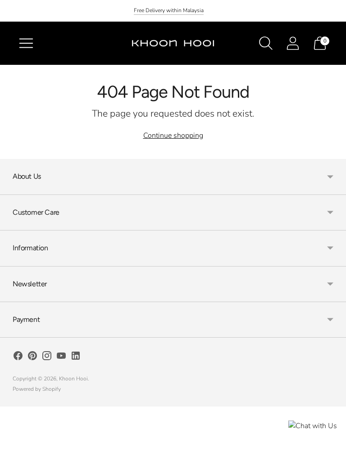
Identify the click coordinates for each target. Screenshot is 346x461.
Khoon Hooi (73, 378)
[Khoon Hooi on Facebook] (18, 357)
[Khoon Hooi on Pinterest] (32, 357)
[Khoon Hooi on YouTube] (61, 357)
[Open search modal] (265, 43)
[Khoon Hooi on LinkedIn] (75, 357)
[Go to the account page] (292, 43)
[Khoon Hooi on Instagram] (46, 357)
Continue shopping (173, 135)
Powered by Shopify (37, 389)
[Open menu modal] (26, 43)
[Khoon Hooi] (173, 43)
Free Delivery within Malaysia (169, 10)
